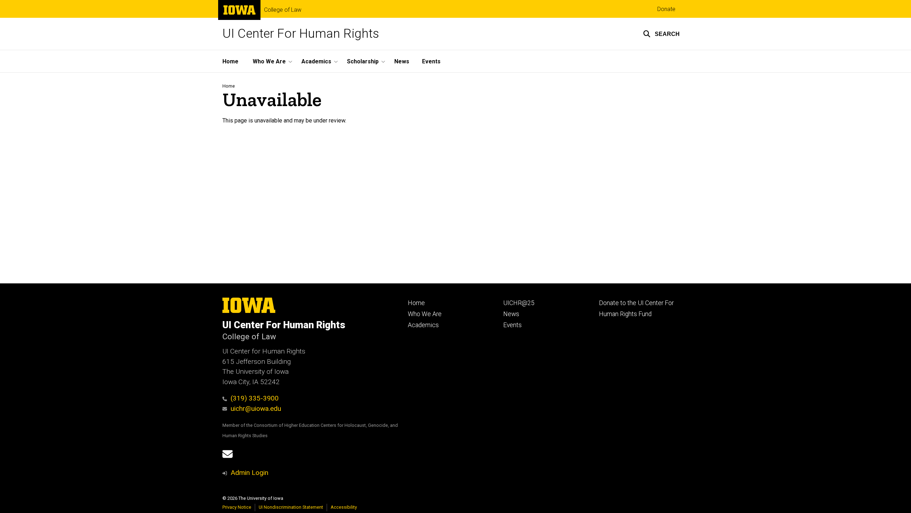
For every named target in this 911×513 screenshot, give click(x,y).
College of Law (282, 10)
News (401, 61)
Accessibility (344, 507)
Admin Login (249, 472)
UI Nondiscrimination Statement (291, 507)
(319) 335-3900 (255, 398)
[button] (661, 34)
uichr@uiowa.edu (256, 408)
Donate (666, 9)
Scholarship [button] (363, 61)
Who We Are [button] (269, 61)
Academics (423, 325)
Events (431, 61)
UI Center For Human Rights (300, 33)
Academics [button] (316, 61)
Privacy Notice (236, 507)
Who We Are (425, 314)
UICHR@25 (519, 303)
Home (230, 61)
